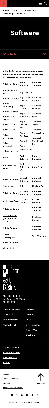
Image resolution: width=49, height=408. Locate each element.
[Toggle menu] (40, 3)
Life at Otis (17, 10)
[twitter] (21, 395)
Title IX (6, 374)
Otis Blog (30, 314)
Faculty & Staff (10, 357)
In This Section (10, 54)
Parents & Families (11, 352)
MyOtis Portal (9, 324)
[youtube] (11, 395)
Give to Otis (31, 329)
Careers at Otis (33, 324)
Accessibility (8, 383)
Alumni (6, 362)
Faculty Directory (11, 319)
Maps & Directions (11, 309)
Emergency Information (13, 387)
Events (29, 319)
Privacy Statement (10, 379)
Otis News (30, 309)
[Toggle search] (45, 3)
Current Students (11, 347)
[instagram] (16, 395)
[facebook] (27, 395)
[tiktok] (32, 395)
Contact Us (8, 314)
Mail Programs (10, 215)
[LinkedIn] (37, 395)
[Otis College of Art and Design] (3, 3)
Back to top (41, 383)
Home (6, 10)
